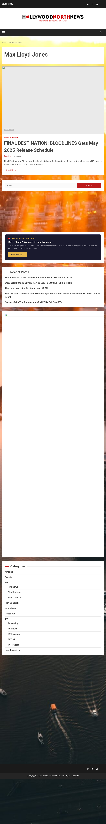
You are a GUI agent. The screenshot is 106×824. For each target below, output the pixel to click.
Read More (11, 170)
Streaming (13, 623)
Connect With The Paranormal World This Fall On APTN (33, 302)
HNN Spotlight (12, 603)
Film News (14, 137)
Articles (9, 572)
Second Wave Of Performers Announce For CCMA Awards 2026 (38, 277)
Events (8, 577)
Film (6, 137)
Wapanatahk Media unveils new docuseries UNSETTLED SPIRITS (38, 283)
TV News (12, 628)
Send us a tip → (17, 255)
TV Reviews (14, 634)
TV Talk (11, 639)
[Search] (101, 32)
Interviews (10, 608)
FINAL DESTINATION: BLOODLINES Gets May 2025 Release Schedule (53, 100)
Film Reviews (14, 592)
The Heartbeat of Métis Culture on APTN (26, 288)
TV (6, 619)
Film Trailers (14, 597)
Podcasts (10, 613)
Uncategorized (12, 650)
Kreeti (62, 776)
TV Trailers (13, 644)
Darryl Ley (8, 156)
